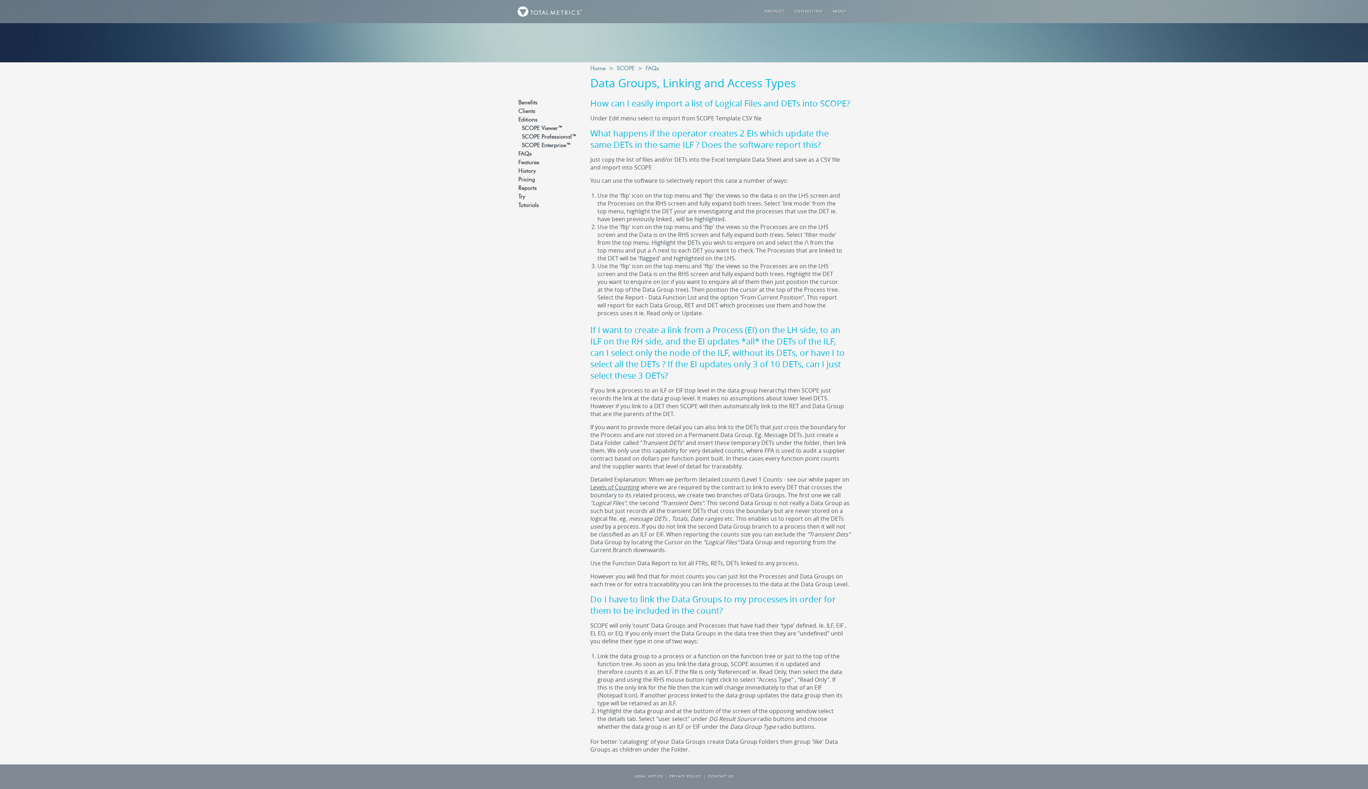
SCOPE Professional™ (549, 137)
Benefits (528, 103)
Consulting (808, 11)
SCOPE (625, 69)
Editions (528, 120)
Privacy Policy (685, 776)
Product (775, 11)
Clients (526, 111)
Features (528, 163)
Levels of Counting (614, 487)
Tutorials (528, 205)
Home (598, 69)
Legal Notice (648, 776)
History (527, 171)
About (840, 11)
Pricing (526, 180)
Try (521, 197)
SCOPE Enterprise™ (546, 146)
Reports (527, 188)
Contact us (721, 776)
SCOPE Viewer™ (542, 128)
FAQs (525, 154)
